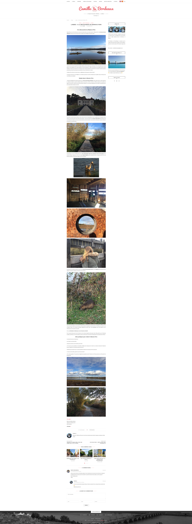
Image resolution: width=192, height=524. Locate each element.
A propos (115, 1)
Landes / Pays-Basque (87, 1)
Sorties (100, 1)
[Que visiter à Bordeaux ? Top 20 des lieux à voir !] (86, 453)
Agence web (102, 520)
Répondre (104, 470)
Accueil (68, 1)
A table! (73, 1)
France (72, 20)
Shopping (79, 1)
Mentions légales (98, 518)
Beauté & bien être (108, 1)
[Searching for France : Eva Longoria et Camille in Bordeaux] (72, 453)
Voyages (95, 1)
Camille (74, 433)
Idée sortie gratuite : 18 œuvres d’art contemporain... (99, 459)
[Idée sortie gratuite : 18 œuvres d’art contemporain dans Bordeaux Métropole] (100, 453)
